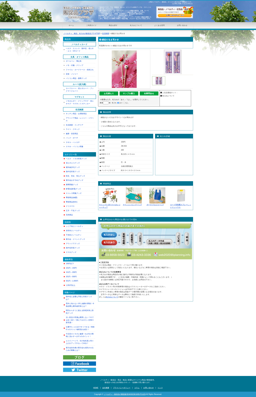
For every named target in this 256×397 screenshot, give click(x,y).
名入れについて (136, 25)
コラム (136, 388)
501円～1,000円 (72, 281)
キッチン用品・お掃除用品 (76, 114)
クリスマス (70, 206)
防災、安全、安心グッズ (75, 176)
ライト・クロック (73, 129)
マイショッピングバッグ (132, 205)
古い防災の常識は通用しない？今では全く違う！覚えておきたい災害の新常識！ (80, 320)
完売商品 (69, 215)
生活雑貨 (79, 109)
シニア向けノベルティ (74, 226)
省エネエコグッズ (73, 163)
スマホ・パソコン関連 (74, 147)
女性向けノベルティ (73, 231)
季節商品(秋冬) (71, 202)
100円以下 (70, 264)
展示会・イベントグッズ (75, 239)
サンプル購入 (129, 93)
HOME (95, 388)
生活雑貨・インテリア (74, 125)
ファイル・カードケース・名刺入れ (80, 70)
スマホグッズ (71, 252)
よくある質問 (159, 25)
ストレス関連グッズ (73, 193)
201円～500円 (71, 277)
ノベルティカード (79, 44)
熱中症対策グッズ (73, 172)
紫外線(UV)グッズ (73, 167)
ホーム (71, 25)
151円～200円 (71, 272)
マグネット (80, 97)
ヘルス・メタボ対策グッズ (76, 159)
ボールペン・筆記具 (73, 61)
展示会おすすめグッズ (74, 180)
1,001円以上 (70, 285)
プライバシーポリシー (121, 388)
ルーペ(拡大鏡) (79, 84)
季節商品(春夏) (71, 197)
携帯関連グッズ (72, 185)
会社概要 (105, 388)
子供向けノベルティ (73, 235)
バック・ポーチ (72, 138)
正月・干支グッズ (73, 211)
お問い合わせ (182, 25)
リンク (160, 388)
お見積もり (109, 93)
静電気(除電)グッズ (73, 189)
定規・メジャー (72, 74)
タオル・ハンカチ (73, 142)
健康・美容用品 (72, 134)
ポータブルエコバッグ (155, 205)
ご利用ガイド (91, 25)
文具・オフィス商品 (80, 57)
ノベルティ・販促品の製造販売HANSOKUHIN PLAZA (125, 394)
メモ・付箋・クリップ (74, 65)
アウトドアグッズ (73, 244)
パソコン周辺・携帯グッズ (76, 78)
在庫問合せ (149, 93)
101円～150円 (71, 268)
